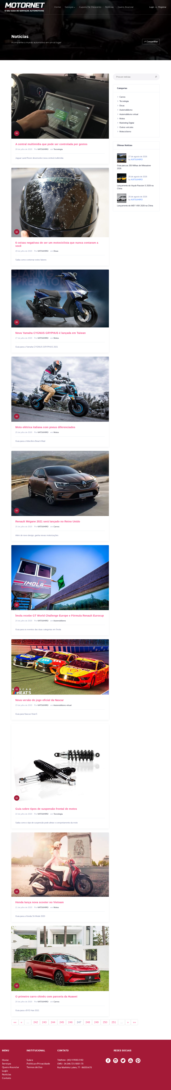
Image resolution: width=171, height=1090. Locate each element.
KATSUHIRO (43, 149)
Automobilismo (59, 621)
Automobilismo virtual (62, 705)
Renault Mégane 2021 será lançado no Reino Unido (47, 521)
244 (53, 1022)
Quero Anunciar (126, 7)
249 (96, 1022)
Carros (56, 526)
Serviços (6, 1063)
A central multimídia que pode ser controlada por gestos (51, 144)
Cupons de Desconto (90, 7)
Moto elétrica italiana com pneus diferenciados (45, 427)
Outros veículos (126, 127)
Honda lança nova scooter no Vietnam (39, 902)
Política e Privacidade (38, 1063)
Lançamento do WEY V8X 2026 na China (135, 205)
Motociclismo (125, 131)
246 (70, 1022)
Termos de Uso (34, 1067)
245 (61, 1022)
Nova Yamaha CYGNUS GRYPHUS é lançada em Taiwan (50, 332)
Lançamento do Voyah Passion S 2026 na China (135, 187)
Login (151, 7)
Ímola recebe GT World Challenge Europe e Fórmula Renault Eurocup (59, 615)
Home (57, 7)
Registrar (162, 7)
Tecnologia (58, 149)
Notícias (109, 7)
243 (44, 1022)
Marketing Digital (126, 123)
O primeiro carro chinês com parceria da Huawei (46, 996)
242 (35, 1022)
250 (105, 1022)
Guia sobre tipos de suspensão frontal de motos (46, 808)
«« (14, 1022)
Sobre (30, 1059)
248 (88, 1022)
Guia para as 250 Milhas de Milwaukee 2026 (134, 167)
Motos (56, 338)
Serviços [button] (69, 7)
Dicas (56, 251)
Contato (6, 1077)
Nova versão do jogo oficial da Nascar (39, 700)
